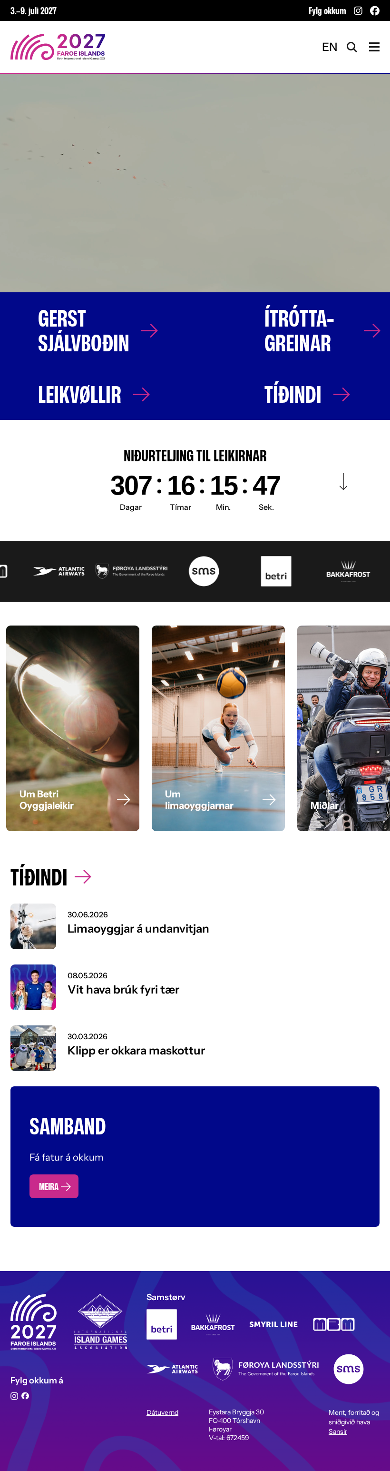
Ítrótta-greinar (299, 330)
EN (330, 47)
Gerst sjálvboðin (83, 330)
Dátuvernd (162, 1412)
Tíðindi (293, 394)
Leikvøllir (79, 394)
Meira (48, 1186)
